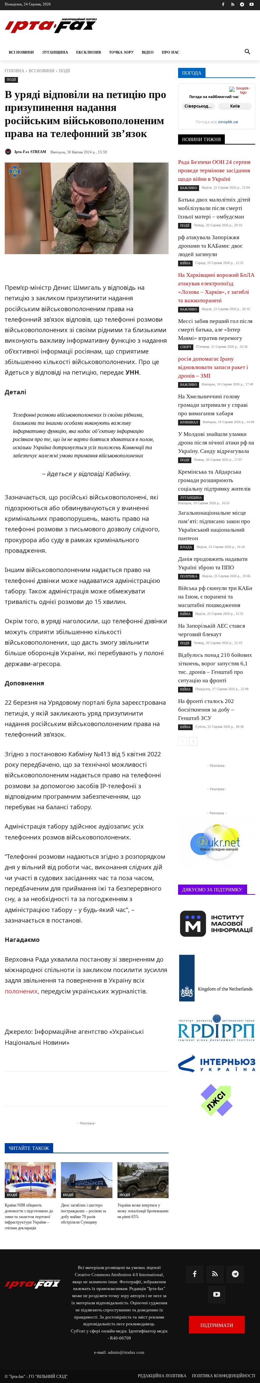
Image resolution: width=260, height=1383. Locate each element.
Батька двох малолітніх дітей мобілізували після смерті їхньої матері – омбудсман (214, 208)
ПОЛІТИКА (188, 576)
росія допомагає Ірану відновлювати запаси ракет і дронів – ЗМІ (213, 367)
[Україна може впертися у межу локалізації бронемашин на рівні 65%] (143, 1180)
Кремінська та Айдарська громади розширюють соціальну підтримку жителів (214, 480)
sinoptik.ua (228, 122)
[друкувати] (153, 1089)
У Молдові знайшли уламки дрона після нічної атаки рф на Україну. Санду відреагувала (216, 442)
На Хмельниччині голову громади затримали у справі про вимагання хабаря (213, 405)
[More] (169, 1089)
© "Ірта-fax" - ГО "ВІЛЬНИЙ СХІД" (36, 1376)
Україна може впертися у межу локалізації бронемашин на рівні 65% (142, 1211)
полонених (21, 991)
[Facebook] (223, 5)
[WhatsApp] (122, 1089)
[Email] (137, 1089)
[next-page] (193, 741)
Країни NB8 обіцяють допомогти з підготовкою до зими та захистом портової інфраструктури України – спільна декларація (29, 1216)
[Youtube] (251, 5)
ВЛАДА (186, 547)
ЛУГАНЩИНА (191, 497)
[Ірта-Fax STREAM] (9, 151)
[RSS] (233, 5)
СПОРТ (185, 347)
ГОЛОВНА (14, 71)
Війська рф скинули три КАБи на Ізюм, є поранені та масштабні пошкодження (215, 596)
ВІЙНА (185, 263)
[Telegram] (242, 5)
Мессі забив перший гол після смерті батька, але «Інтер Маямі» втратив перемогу (215, 329)
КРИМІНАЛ (189, 422)
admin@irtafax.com (126, 1352)
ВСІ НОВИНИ (42, 71)
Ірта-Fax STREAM (30, 152)
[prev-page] (182, 741)
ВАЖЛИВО (188, 188)
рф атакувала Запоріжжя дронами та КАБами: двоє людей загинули (210, 246)
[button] (247, 52)
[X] (91, 1089)
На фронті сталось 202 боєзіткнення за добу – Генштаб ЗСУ (206, 709)
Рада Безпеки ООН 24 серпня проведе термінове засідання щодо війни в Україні (214, 170)
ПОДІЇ (64, 71)
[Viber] (106, 1089)
